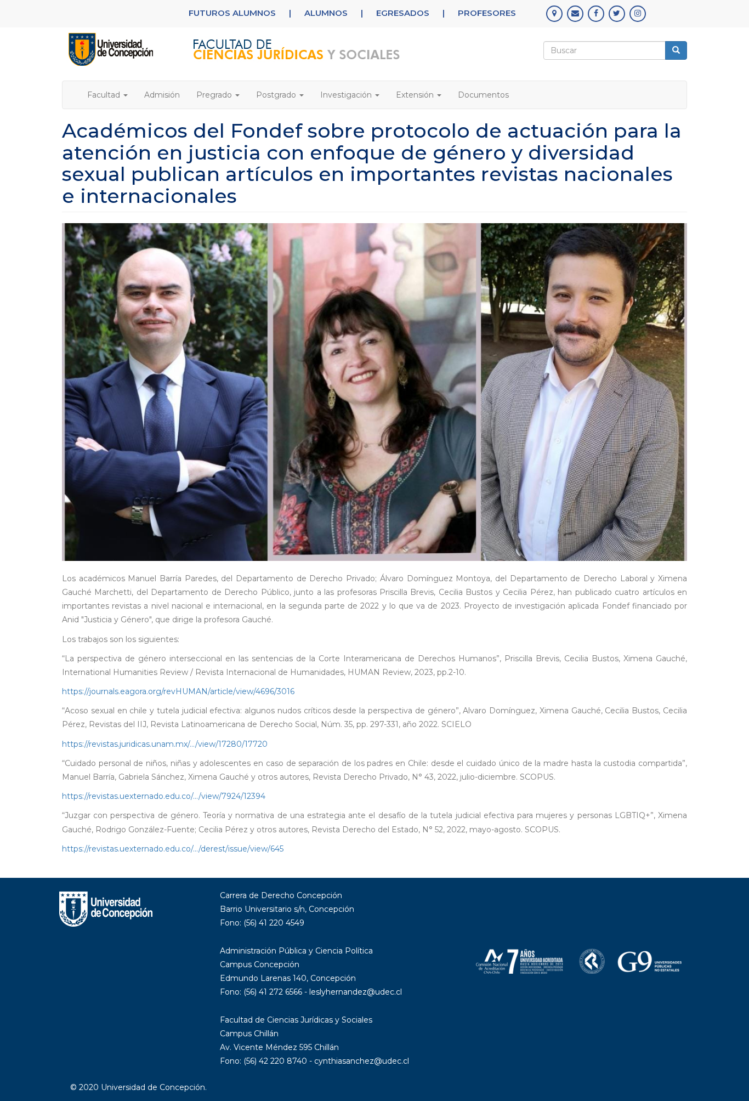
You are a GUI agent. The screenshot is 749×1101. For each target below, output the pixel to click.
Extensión (416, 95)
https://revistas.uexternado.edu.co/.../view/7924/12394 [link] (163, 796)
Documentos (483, 95)
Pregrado (215, 95)
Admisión (162, 95)
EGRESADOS (402, 13)
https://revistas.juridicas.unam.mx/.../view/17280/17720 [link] (165, 744)
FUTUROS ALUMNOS (232, 13)
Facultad (104, 95)
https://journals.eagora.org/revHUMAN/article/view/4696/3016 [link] (178, 691)
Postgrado (277, 95)
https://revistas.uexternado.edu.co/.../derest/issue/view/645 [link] (172, 849)
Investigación (347, 95)
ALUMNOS (326, 13)
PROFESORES (487, 13)
